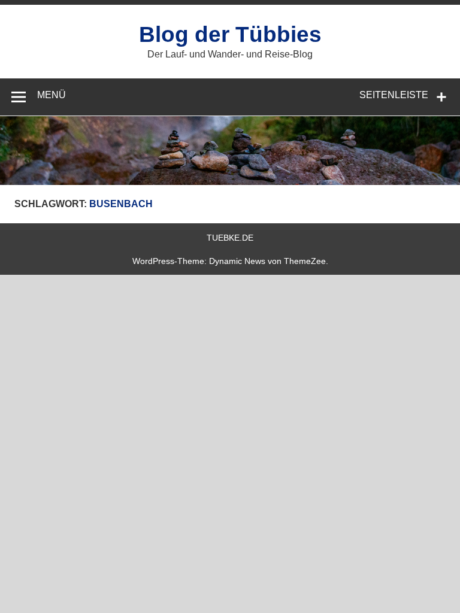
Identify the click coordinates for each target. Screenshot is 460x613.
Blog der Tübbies (230, 34)
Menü (51, 95)
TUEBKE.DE (230, 237)
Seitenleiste (393, 95)
